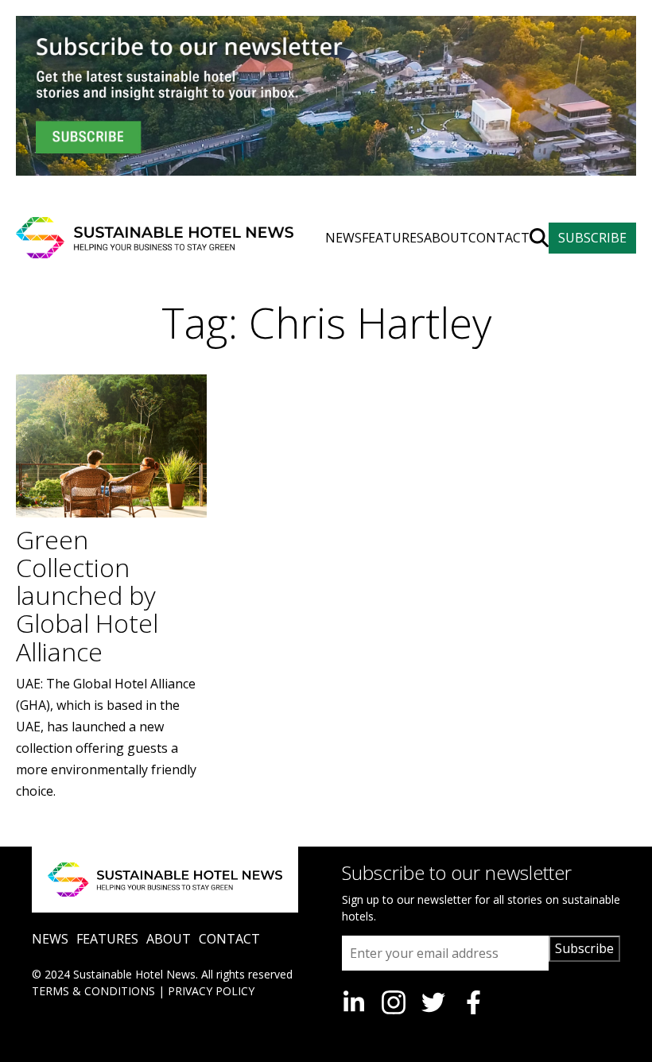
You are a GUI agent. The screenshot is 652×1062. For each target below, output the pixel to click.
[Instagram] (394, 1002)
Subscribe (584, 948)
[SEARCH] (539, 237)
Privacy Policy (211, 990)
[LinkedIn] (354, 1002)
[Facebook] (473, 1002)
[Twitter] (433, 1002)
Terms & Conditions (93, 990)
